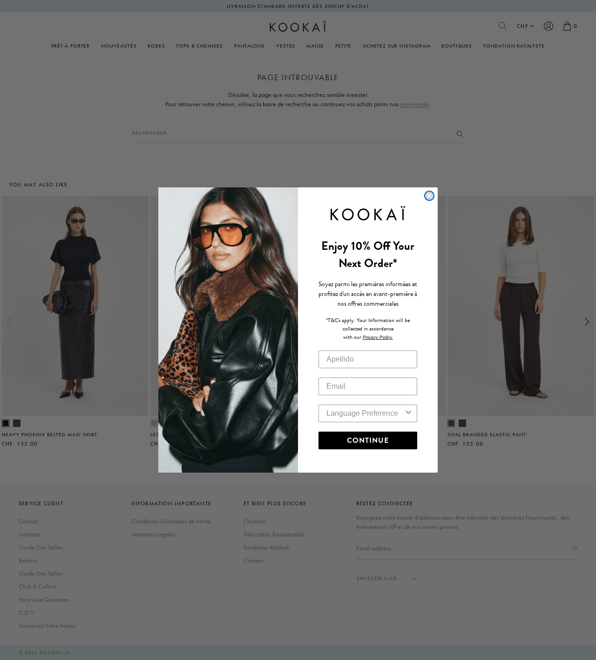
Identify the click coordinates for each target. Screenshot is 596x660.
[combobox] (365, 413)
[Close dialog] (429, 195)
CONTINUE (368, 440)
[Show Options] (408, 413)
